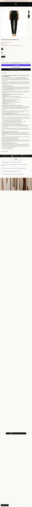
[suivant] (30, 38)
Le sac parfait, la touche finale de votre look (18, 433)
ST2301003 (3, 56)
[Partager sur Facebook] (4, 151)
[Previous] (2, 23)
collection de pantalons (9, 148)
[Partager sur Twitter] (6, 151)
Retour (5, 72)
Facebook (23, 146)
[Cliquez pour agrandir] (25, 12)
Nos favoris (8, 433)
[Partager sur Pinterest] (7, 151)
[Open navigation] (7, 4)
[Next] (25, 23)
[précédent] (29, 38)
